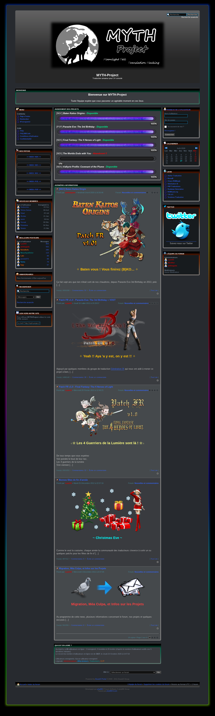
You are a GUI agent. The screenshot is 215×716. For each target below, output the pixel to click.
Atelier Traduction (175, 176)
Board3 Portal (100, 679)
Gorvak (23, 222)
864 (47, 244)
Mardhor (171, 263)
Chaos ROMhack (174, 181)
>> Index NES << (34, 165)
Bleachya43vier (26, 253)
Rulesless (24, 225)
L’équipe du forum (135, 684)
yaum (22, 219)
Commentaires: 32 (79, 470)
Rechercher (24, 119)
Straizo (23, 228)
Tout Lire (154, 290)
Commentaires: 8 (77, 625)
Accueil (23, 684)
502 (47, 247)
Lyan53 (23, 244)
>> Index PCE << (34, 181)
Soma (22, 262)
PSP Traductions (174, 186)
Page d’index (25, 116)
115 (47, 253)
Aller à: (106, 672)
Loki (22, 256)
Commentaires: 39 (79, 377)
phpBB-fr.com (112, 691)
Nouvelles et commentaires (134, 193)
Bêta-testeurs (83, 661)
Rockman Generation (176, 189)
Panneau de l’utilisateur (178, 110)
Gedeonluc (24, 207)
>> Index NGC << (34, 173)
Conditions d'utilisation (29, 136)
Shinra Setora (25, 210)
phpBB (100, 689)
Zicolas (23, 216)
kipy (22, 265)
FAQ (22, 131)
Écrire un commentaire (97, 290)
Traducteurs (94, 661)
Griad (22, 213)
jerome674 (24, 259)
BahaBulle (24, 250)
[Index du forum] (107, 69)
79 (48, 262)
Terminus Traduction (176, 197)
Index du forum (34, 684)
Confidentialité (25, 139)
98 (48, 256)
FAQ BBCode (25, 133)
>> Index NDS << (34, 157)
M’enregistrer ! (169, 131)
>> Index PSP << (34, 189)
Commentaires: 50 (79, 290)
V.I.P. (102, 661)
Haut (158, 293)
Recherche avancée (189, 17)
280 (47, 250)
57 (48, 265)
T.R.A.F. (171, 194)
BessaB (170, 178)
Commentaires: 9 (77, 559)
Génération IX (117, 369)
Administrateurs (70, 661)
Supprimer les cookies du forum (156, 684)
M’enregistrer (25, 122)
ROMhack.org (173, 192)
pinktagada (25, 247)
